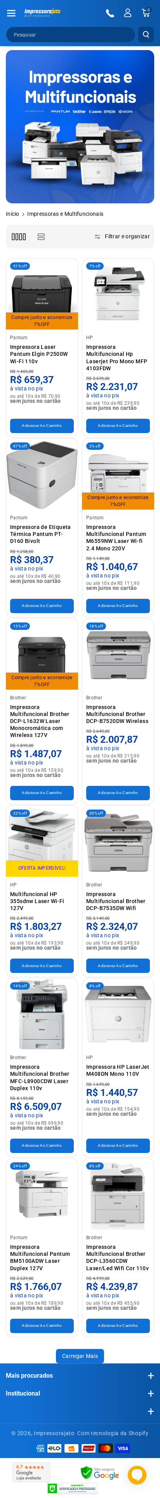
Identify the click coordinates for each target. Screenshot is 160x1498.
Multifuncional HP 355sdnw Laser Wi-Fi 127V (37, 901)
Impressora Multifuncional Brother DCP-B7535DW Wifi (116, 901)
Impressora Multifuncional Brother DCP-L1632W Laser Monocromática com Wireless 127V (40, 721)
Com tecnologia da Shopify (113, 1433)
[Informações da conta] (127, 12)
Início (12, 214)
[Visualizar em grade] (18, 236)
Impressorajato (54, 1433)
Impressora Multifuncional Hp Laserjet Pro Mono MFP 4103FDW (116, 357)
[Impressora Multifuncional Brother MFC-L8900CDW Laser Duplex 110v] (42, 1014)
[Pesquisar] (146, 34)
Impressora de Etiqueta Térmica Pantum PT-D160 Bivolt (40, 534)
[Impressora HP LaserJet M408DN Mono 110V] (118, 1014)
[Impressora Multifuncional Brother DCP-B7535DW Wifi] (118, 841)
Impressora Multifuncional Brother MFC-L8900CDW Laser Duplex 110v (40, 1077)
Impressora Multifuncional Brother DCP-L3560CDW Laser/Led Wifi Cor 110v (117, 1257)
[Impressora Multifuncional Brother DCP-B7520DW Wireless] (118, 654)
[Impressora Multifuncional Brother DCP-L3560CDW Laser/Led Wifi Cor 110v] (118, 1194)
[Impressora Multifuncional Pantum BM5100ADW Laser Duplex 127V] (42, 1194)
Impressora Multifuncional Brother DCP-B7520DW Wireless (117, 714)
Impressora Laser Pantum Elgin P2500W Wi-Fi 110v (39, 354)
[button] (11, 13)
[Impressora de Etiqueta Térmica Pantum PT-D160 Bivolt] (42, 474)
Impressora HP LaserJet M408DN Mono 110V (118, 1070)
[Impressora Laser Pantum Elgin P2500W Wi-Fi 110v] (42, 294)
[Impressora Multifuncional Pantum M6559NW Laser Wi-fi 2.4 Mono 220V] (118, 474)
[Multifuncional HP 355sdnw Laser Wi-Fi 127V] (42, 841)
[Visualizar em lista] (41, 236)
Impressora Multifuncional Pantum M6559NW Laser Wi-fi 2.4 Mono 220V (116, 537)
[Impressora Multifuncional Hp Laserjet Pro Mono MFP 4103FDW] (118, 294)
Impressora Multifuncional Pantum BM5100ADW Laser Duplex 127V (40, 1257)
